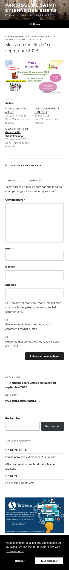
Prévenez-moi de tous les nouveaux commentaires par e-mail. (27, 327)
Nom (9, 248)
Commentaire (15, 199)
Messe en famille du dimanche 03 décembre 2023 (16, 132)
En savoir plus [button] (15, 551)
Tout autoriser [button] (49, 560)
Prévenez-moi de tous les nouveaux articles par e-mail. (32, 344)
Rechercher (13, 418)
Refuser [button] (19, 560)
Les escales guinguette (19, 483)
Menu (36, 24)
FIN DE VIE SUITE (16, 449)
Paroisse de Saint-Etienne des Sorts (31, 8)
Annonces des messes (26, 165)
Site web (10, 284)
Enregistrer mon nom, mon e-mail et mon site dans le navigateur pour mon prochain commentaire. (33, 307)
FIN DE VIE (11, 476)
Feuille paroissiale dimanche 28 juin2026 (30, 457)
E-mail (10, 266)
